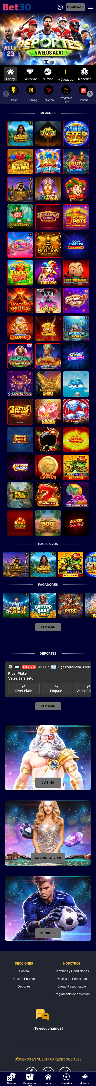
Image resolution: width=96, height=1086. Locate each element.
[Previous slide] (6, 94)
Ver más (48, 627)
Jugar (20, 135)
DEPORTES (48, 933)
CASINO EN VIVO (48, 858)
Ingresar (75, 7)
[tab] (41, 62)
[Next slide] (90, 94)
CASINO (47, 782)
